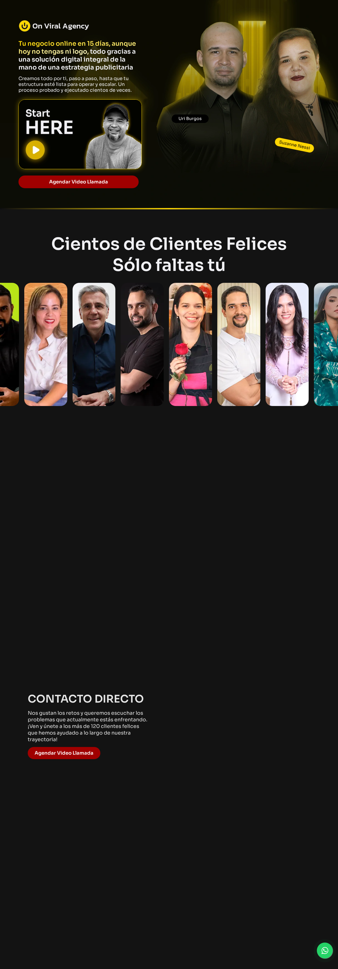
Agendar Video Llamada (64, 753)
